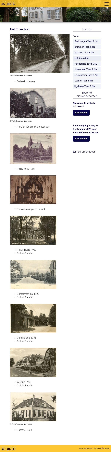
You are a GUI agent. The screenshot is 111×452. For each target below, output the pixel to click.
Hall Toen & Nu (81, 58)
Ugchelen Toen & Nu (84, 86)
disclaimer (98, 448)
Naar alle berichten (85, 151)
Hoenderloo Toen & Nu (85, 63)
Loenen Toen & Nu (83, 80)
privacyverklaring (85, 448)
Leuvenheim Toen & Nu (86, 75)
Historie (87, 29)
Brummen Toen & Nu (84, 47)
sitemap (106, 448)
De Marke (9, 449)
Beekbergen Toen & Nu (86, 41)
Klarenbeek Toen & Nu (85, 69)
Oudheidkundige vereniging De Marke (8, 3)
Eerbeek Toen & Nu (84, 52)
